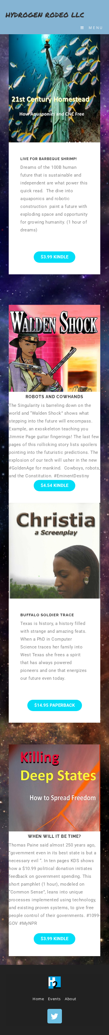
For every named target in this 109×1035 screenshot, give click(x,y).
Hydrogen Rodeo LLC (45, 15)
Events (54, 998)
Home (38, 998)
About (70, 998)
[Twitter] (54, 1016)
